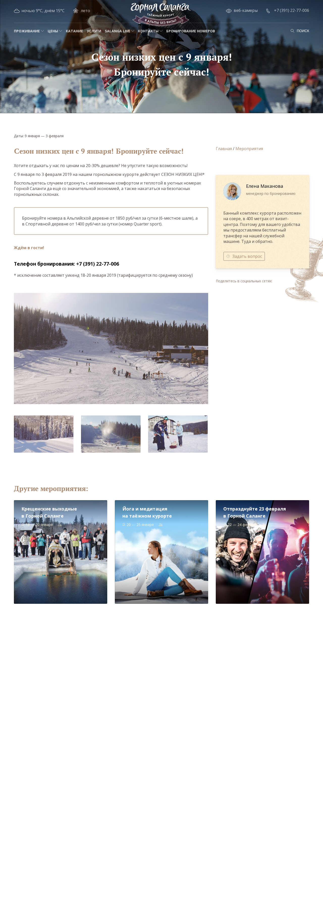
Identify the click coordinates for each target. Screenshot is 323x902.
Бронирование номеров (190, 31)
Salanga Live (117, 31)
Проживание (27, 31)
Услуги (94, 31)
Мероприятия (249, 148)
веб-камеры (246, 10)
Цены (53, 31)
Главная (224, 148)
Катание (74, 31)
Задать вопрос (247, 256)
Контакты (148, 31)
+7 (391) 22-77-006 (291, 10)
